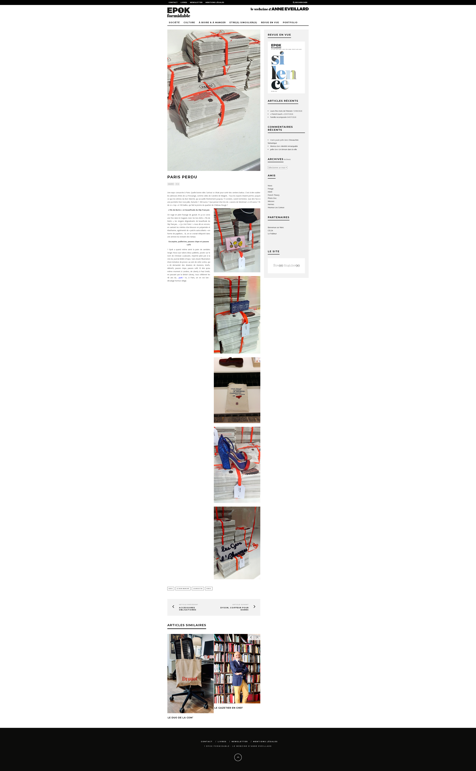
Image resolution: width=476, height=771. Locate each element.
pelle (272, 149)
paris (209, 588)
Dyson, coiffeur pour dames (234, 609)
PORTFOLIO (290, 22)
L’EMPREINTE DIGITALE (229, 669)
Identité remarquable (289, 146)
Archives (287, 159)
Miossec (271, 201)
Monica (273, 146)
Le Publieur (272, 233)
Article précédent (188, 604)
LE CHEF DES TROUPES (182, 701)
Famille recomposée (278, 117)
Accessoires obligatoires (187, 609)
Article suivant (241, 604)
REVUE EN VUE (270, 22)
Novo (270, 185)
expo (171, 588)
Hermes (271, 204)
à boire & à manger (212, 22)
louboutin (198, 588)
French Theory (273, 195)
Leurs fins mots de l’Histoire (281, 111)
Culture (189, 22)
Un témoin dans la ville (288, 149)
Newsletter (196, 2)
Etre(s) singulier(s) (243, 22)
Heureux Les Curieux (276, 207)
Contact (173, 2)
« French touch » (276, 114)
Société (174, 22)
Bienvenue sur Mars (276, 227)
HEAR (270, 192)
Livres (184, 2)
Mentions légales (215, 2)
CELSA (270, 230)
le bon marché (183, 588)
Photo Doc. (272, 198)
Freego (270, 189)
